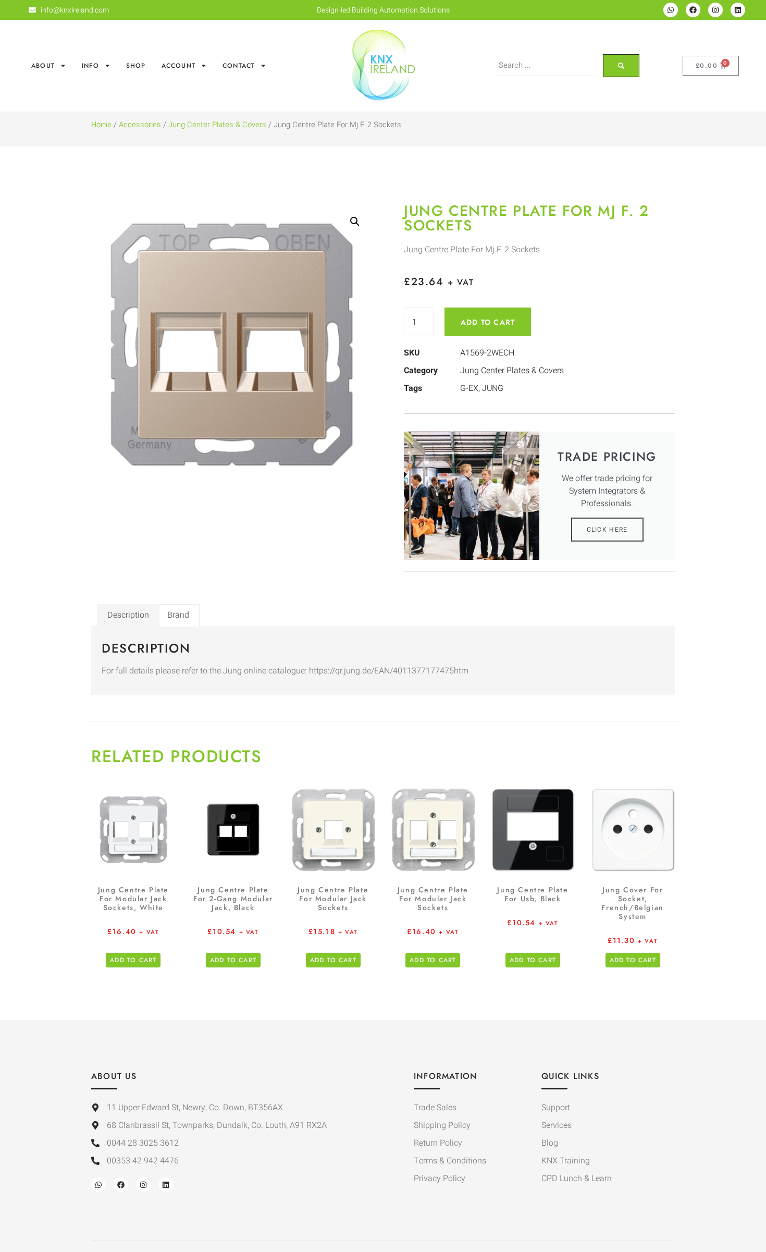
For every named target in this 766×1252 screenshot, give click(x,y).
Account (178, 65)
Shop (136, 65)
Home (101, 124)
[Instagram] (715, 10)
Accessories (140, 124)
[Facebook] (693, 10)
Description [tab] (128, 615)
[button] (354, 221)
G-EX (469, 388)
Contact (239, 65)
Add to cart (488, 322)
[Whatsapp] (670, 10)
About (43, 65)
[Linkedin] (738, 10)
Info (90, 65)
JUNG (492, 388)
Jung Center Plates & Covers (217, 124)
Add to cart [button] (133, 960)
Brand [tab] (178, 615)
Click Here (607, 529)
